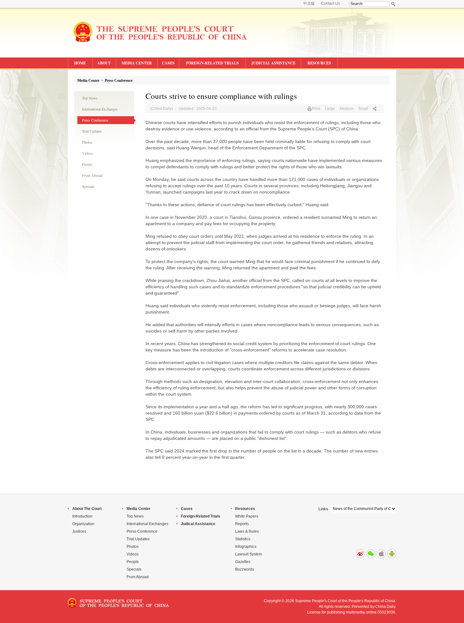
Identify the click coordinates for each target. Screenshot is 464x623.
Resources (245, 508)
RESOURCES (319, 63)
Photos (87, 142)
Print (316, 108)
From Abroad (92, 175)
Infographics (245, 546)
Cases (187, 508)
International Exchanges (100, 108)
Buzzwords (244, 569)
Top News (90, 97)
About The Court (87, 508)
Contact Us (330, 3)
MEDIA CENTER (137, 63)
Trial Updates (92, 131)
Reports (242, 524)
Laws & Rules (247, 531)
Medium (347, 108)
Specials (88, 186)
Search (393, 4)
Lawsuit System (248, 554)
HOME (80, 63)
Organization (83, 524)
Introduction (82, 516)
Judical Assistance (198, 524)
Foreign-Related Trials (200, 516)
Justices (79, 531)
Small (363, 108)
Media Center (88, 80)
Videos (87, 153)
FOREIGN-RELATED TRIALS (212, 63)
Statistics (242, 539)
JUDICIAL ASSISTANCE (273, 63)
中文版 (309, 3)
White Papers (246, 516)
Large (330, 108)
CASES (168, 63)
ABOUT (104, 63)
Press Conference (119, 80)
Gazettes (242, 562)
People (87, 164)
